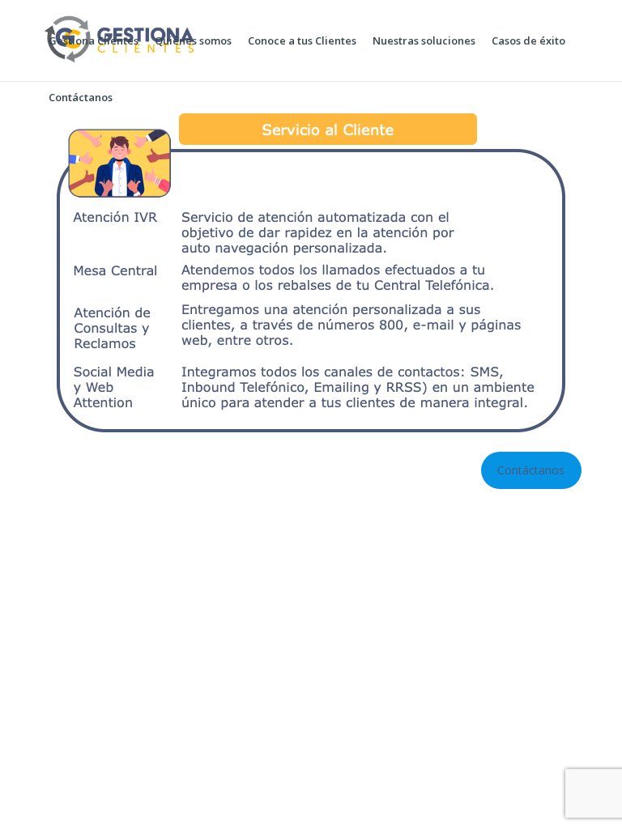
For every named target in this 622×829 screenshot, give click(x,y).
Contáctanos (530, 470)
